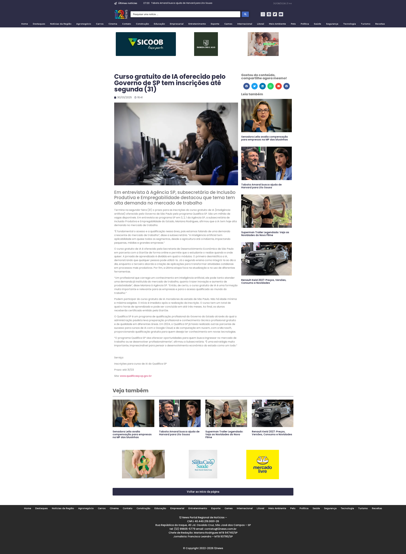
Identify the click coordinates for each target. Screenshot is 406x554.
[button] (246, 86)
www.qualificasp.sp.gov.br (136, 376)
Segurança (332, 24)
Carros (100, 24)
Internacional (244, 24)
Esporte (215, 24)
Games (228, 24)
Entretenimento (197, 24)
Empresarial (176, 24)
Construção (142, 24)
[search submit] (245, 14)
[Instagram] (263, 14)
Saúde (317, 24)
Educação (159, 24)
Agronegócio (83, 24)
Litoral (260, 24)
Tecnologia (349, 24)
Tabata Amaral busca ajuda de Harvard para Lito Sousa (261, 186)
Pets (293, 24)
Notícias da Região (60, 24)
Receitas (380, 24)
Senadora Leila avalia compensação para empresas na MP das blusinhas (264, 138)
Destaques (39, 24)
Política (305, 24)
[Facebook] (269, 14)
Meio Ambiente (277, 24)
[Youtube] (281, 14)
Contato (126, 24)
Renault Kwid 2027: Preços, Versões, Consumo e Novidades (263, 281)
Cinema (112, 24)
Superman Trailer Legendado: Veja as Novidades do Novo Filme (265, 234)
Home (24, 24)
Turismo (365, 24)
